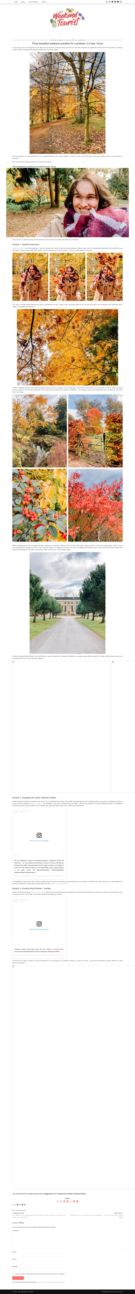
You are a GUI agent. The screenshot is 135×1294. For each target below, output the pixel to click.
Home (16, 1)
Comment (15, 1230)
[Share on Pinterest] (22, 1205)
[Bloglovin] (71, 1201)
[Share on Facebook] (17, 1205)
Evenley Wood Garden (38, 892)
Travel (44, 1)
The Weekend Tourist (26, 1291)
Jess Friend (52, 40)
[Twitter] (107, 2)
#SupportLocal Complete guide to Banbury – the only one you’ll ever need (96, 1215)
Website (14, 1266)
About (23, 1)
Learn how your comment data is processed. (51, 1282)
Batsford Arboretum (18, 248)
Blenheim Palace (36, 803)
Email (14, 1259)
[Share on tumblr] (25, 1205)
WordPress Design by (112, 1291)
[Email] (118, 2)
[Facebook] (115, 2)
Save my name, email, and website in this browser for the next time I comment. (40, 1274)
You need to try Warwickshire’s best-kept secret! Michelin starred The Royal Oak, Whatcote (38, 1215)
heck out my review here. (60, 883)
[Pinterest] (112, 2)
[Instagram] (109, 2)
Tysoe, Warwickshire (20, 1210)
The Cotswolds (33, 1)
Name (14, 1252)
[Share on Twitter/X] (20, 1205)
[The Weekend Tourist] (67, 18)
